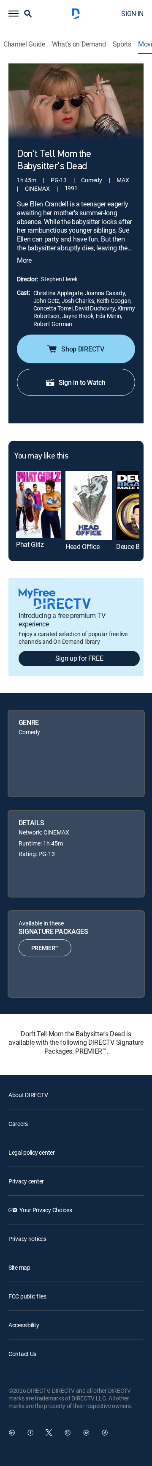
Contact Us (22, 1354)
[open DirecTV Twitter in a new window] (49, 1432)
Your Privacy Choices (45, 1210)
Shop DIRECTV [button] (82, 349)
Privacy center (26, 1181)
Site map (19, 1267)
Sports (122, 44)
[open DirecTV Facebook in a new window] (30, 1432)
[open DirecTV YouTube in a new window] (86, 1432)
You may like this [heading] (41, 456)
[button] (13, 13)
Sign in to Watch (82, 382)
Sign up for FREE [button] (79, 658)
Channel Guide (24, 44)
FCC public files (27, 1296)
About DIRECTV (28, 1095)
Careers (18, 1124)
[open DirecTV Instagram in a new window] (67, 1432)
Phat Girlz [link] (30, 544)
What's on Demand (79, 44)
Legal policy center (31, 1152)
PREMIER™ (45, 948)
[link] (38, 504)
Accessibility (23, 1325)
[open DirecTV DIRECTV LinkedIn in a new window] (11, 1432)
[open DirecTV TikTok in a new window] (104, 1432)
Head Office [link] (82, 546)
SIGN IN (132, 13)
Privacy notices (27, 1239)
